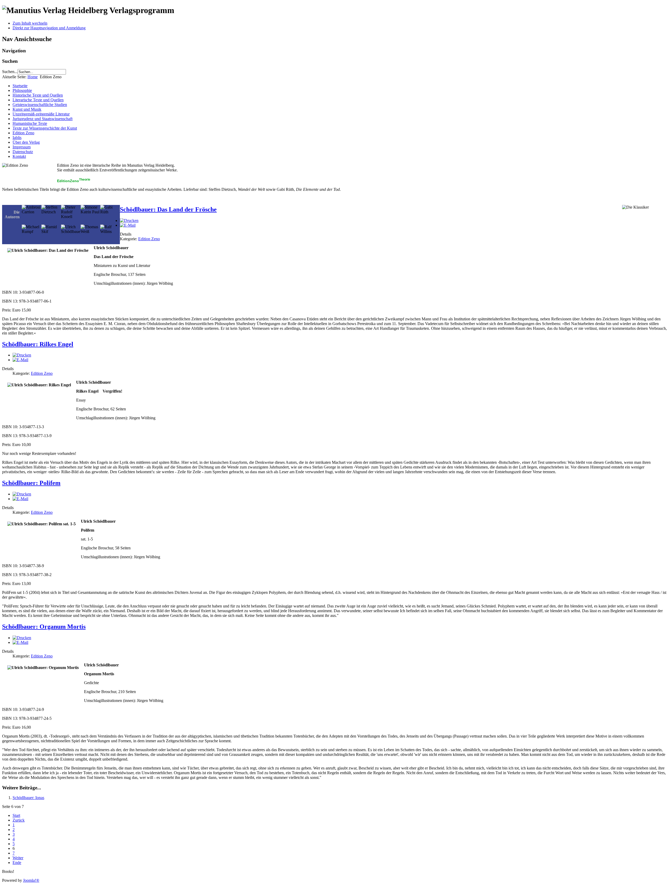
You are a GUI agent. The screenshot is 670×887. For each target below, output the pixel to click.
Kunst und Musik (27, 109)
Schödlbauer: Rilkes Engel (37, 344)
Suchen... (10, 71)
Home (32, 77)
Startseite (20, 85)
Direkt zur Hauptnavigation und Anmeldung (49, 28)
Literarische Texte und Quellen (38, 100)
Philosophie (22, 90)
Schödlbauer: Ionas (28, 797)
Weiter (18, 858)
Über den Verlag (26, 142)
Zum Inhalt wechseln (30, 23)
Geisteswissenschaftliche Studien (40, 104)
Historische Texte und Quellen (38, 95)
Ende (17, 862)
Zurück (19, 820)
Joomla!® (31, 880)
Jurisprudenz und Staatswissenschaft (42, 118)
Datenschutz (23, 151)
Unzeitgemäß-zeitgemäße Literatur (41, 114)
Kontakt (19, 156)
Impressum (22, 147)
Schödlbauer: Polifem (31, 482)
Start (16, 815)
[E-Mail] (128, 225)
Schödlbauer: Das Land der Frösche (168, 209)
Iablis (17, 137)
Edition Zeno (23, 133)
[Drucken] (129, 220)
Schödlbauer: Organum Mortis (44, 626)
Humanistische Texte (30, 123)
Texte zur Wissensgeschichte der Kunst (45, 128)
